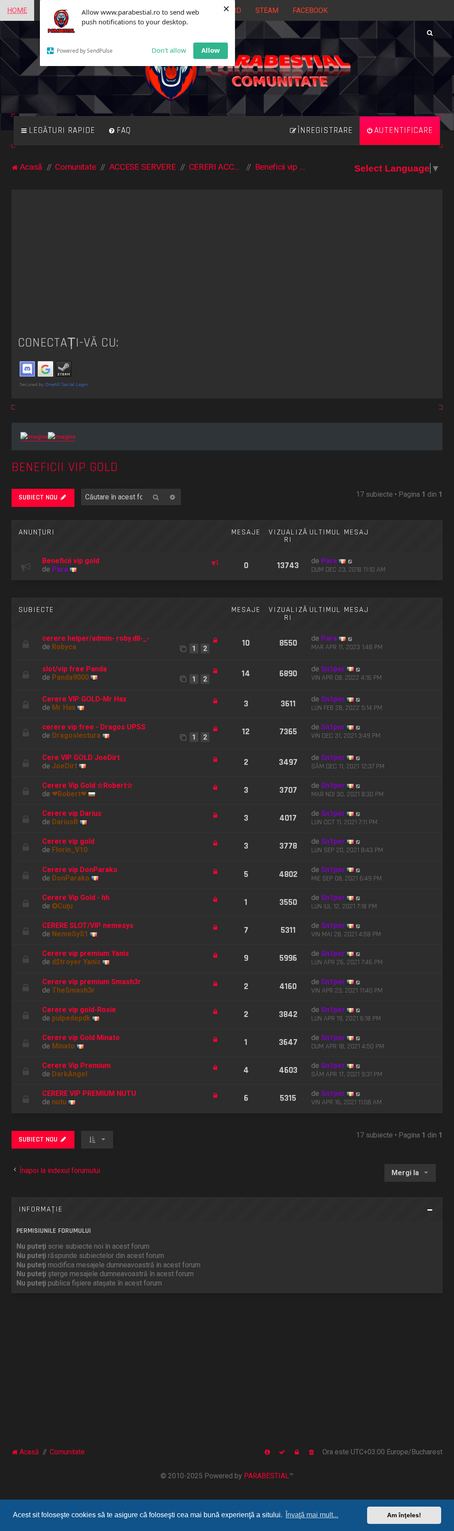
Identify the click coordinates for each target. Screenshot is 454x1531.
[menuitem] (119, 131)
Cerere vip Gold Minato (81, 1037)
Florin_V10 (69, 849)
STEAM (266, 10)
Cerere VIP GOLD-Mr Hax (84, 699)
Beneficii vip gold (65, 467)
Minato (63, 1046)
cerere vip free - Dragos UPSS (93, 727)
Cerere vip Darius (72, 813)
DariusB (65, 822)
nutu (59, 1102)
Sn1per (333, 669)
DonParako (71, 878)
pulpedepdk (71, 1018)
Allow (210, 50)
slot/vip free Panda (74, 669)
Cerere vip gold (68, 841)
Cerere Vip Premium (76, 1065)
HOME (17, 10)
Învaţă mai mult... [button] (312, 1515)
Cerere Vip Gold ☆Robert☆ (87, 785)
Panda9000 (70, 677)
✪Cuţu (62, 906)
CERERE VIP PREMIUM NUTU (89, 1093)
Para (60, 569)
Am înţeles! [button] (404, 1515)
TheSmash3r (73, 990)
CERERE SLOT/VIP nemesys (87, 925)
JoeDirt (64, 766)
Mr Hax (63, 707)
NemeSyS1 (70, 934)
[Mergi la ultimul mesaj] (350, 561)
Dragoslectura (76, 735)
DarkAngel (69, 1074)
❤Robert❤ (69, 794)
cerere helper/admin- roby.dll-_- (95, 638)
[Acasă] (227, 75)
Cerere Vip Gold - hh (76, 897)
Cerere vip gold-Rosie (79, 1009)
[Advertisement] (227, 263)
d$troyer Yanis (76, 962)
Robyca (64, 647)
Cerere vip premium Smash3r (91, 982)
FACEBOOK (310, 10)
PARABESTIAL (266, 1476)
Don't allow (169, 50)
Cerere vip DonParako (79, 869)
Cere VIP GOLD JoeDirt (81, 757)
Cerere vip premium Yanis (85, 953)
